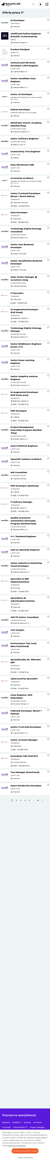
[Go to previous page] (7, 800)
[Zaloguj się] (40, 4)
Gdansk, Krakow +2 (20, 87)
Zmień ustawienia (25, 1158)
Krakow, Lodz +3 (19, 145)
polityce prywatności (17, 1145)
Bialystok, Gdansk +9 (20, 401)
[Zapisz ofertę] (48, 19)
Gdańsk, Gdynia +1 (19, 508)
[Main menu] (47, 4)
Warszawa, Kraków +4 (21, 132)
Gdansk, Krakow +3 (20, 72)
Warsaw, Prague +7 (20, 42)
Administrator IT (20, 1127)
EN (33, 4)
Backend (6, 1122)
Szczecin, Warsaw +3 (21, 704)
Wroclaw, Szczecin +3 (21, 385)
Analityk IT (16, 1122)
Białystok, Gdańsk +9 (20, 318)
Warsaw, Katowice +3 (21, 572)
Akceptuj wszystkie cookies (25, 1151)
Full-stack (6, 1127)
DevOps (27, 1122)
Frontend (37, 1122)
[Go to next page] (43, 800)
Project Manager (37, 1127)
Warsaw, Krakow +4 (20, 439)
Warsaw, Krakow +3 (20, 238)
